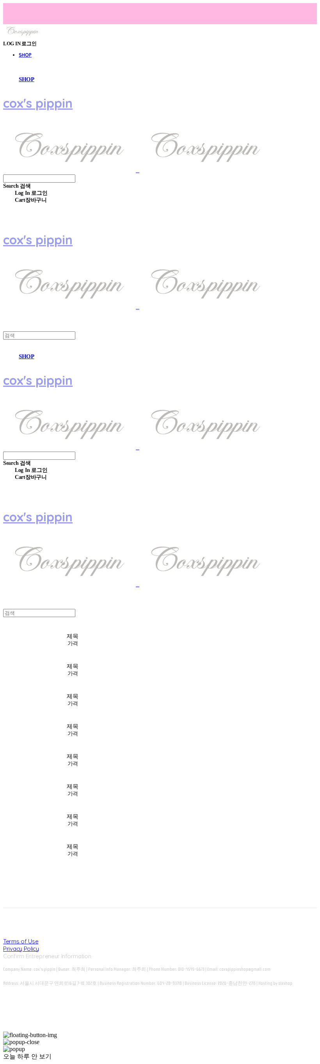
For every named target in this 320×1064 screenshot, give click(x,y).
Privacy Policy (21, 948)
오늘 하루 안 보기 (27, 1056)
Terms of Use (20, 941)
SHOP (25, 55)
